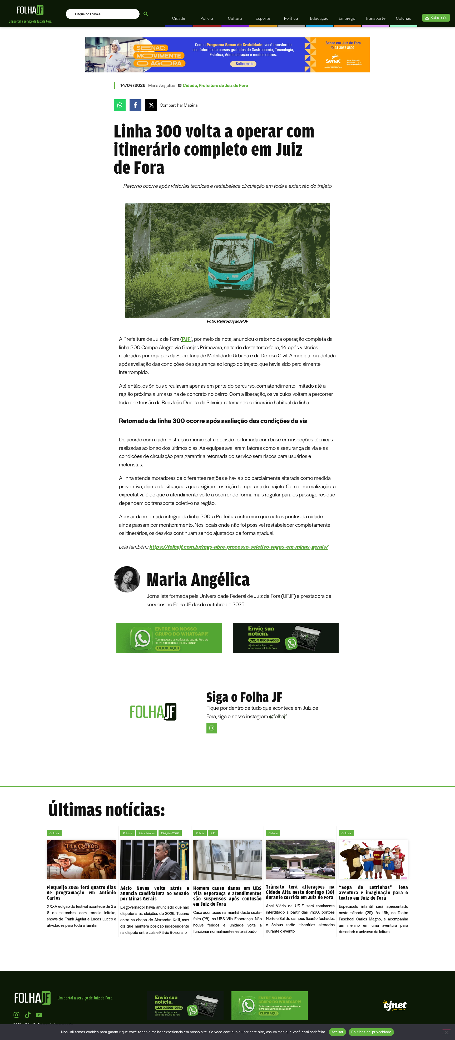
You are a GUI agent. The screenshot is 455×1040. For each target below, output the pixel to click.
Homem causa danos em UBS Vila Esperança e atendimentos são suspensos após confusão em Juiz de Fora (227, 896)
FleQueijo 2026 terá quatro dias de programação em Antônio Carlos (81, 892)
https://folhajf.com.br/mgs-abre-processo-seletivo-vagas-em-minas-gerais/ (239, 546)
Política (127, 833)
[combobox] (103, 14)
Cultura (54, 833)
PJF (186, 338)
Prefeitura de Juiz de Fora (223, 85)
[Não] (446, 1031)
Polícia (200, 833)
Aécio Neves (147, 833)
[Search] (145, 14)
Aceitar (338, 1032)
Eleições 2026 (170, 833)
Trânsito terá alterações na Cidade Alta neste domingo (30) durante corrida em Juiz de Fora (300, 892)
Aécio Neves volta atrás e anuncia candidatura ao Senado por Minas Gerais (154, 893)
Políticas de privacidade (371, 1032)
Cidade (190, 85)
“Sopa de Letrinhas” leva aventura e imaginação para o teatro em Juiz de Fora (373, 892)
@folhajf (278, 716)
